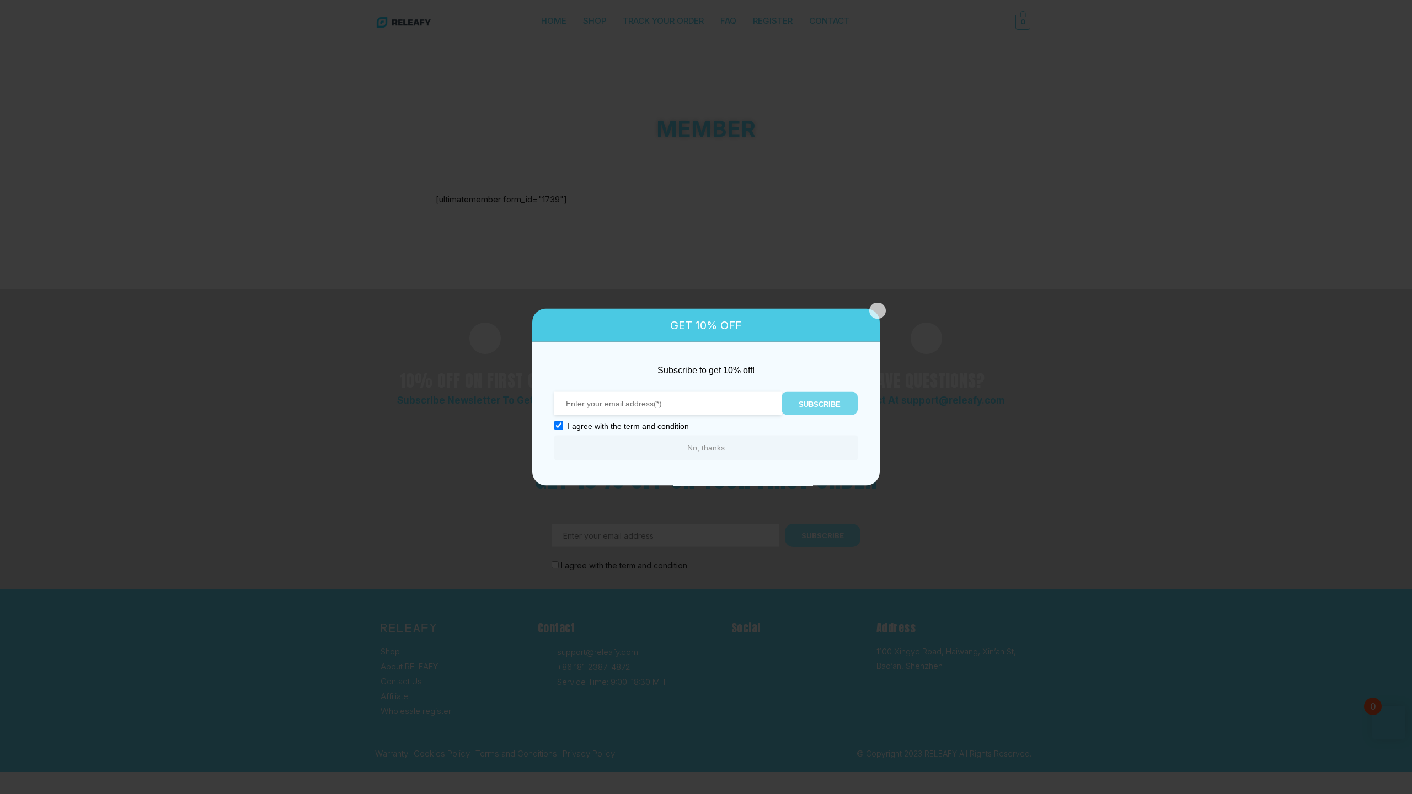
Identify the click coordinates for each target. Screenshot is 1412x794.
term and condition (656, 426)
